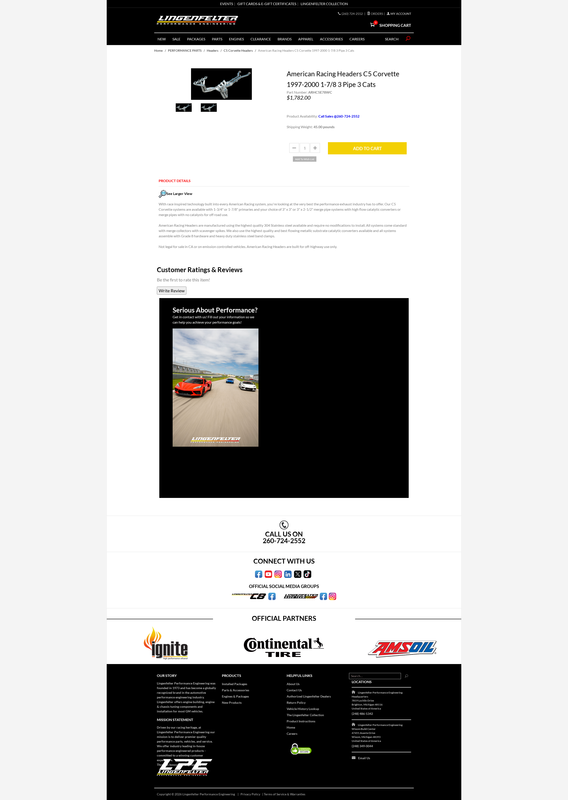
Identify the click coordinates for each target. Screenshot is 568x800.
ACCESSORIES (331, 39)
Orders (376, 14)
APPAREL (305, 39)
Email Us (364, 758)
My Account (400, 14)
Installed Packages (234, 684)
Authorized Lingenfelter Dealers (309, 696)
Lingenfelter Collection (324, 4)
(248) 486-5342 (362, 713)
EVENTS (226, 4)
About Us (293, 684)
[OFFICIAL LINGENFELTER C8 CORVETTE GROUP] (272, 596)
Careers (292, 733)
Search (391, 39)
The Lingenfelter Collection (305, 715)
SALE (176, 39)
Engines (236, 39)
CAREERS (357, 39)
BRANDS (285, 39)
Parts (217, 39)
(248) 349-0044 (362, 746)
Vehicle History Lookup (303, 709)
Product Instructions (301, 721)
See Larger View (179, 193)
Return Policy (296, 702)
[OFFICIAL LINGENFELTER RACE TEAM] (323, 596)
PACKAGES (196, 39)
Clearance (260, 39)
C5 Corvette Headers (238, 50)
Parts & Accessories (235, 690)
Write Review (172, 290)
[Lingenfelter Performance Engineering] (197, 20)
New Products (232, 702)
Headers (212, 50)
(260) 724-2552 (352, 14)
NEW (162, 39)
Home (158, 50)
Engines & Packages (235, 696)
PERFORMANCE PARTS (184, 50)
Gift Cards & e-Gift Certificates (266, 4)
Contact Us (294, 690)
